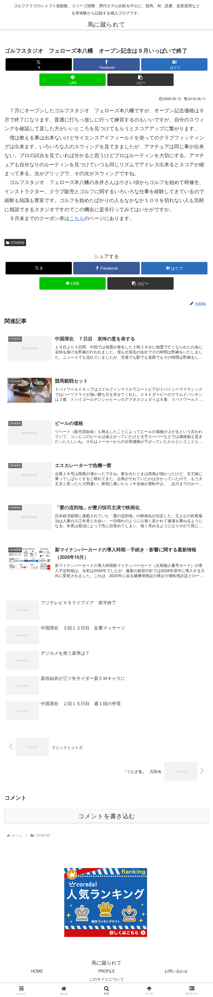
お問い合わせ (176, 971)
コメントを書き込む (106, 816)
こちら (76, 217)
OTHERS (17, 242)
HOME (37, 971)
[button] (140, 79)
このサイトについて (106, 979)
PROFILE (106, 971)
